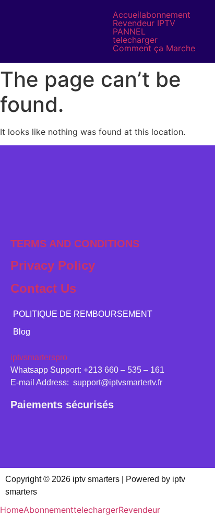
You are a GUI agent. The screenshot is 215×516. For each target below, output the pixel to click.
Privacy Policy (52, 265)
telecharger (135, 40)
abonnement (165, 14)
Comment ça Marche (154, 48)
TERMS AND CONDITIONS (74, 243)
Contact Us (43, 288)
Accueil (127, 14)
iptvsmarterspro (38, 357)
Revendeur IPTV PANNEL (144, 27)
